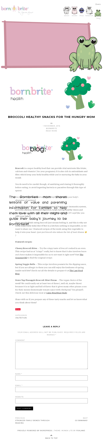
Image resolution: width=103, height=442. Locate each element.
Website (19, 397)
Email (18, 385)
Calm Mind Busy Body (56, 293)
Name (18, 374)
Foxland (80, 431)
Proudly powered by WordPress (35, 431)
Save (18, 309)
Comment (20, 340)
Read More (51, 131)
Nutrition (21, 318)
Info (99, 4)
